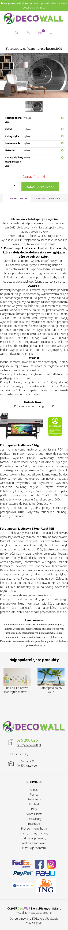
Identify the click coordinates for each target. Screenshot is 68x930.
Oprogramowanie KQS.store (27, 918)
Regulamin (34, 799)
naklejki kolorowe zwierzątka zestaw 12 (17, 690)
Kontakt (34, 804)
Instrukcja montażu (34, 848)
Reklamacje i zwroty (34, 838)
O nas (33, 790)
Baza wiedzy (34, 819)
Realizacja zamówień (33, 843)
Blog (34, 809)
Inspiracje (34, 824)
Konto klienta (34, 814)
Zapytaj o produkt (48, 198)
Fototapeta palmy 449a (51, 690)
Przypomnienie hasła (34, 828)
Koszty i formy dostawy (34, 833)
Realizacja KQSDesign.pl (42, 920)
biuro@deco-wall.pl (29, 745)
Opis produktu (17, 198)
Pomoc (34, 794)
